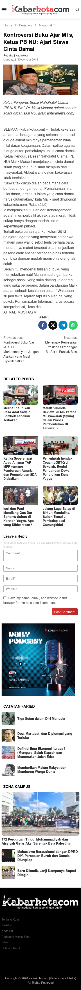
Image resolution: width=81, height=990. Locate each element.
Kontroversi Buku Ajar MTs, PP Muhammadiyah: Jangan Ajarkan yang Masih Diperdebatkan (21, 349)
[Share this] (42, 325)
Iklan (5, 942)
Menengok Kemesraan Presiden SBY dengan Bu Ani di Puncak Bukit (61, 344)
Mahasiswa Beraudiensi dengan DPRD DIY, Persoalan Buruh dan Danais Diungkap (47, 855)
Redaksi (7, 925)
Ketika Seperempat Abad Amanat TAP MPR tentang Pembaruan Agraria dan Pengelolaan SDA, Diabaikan (20, 468)
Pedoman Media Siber (16, 936)
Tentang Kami (11, 919)
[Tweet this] (52, 325)
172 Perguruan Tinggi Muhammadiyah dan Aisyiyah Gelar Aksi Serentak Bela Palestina (36, 841)
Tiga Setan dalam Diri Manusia (41, 718)
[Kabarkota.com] (40, 8)
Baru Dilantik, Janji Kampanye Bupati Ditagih (46, 873)
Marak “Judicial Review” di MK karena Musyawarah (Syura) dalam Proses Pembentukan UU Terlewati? (59, 418)
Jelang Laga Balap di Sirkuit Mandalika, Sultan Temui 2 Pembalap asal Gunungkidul (59, 516)
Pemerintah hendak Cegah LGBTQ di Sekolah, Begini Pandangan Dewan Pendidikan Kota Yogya (57, 468)
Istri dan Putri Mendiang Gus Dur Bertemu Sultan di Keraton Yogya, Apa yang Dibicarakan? (18, 516)
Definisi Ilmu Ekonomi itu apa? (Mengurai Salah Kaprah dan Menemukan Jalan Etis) (41, 752)
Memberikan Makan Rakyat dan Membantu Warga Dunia (41, 769)
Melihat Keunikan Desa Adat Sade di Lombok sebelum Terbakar (17, 414)
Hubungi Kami (11, 948)
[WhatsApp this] (73, 325)
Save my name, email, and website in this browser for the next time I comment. (35, 600)
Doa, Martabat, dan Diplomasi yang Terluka (44, 735)
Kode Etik (8, 931)
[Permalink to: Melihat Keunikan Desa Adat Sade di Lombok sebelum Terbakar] (20, 395)
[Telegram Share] (63, 325)
